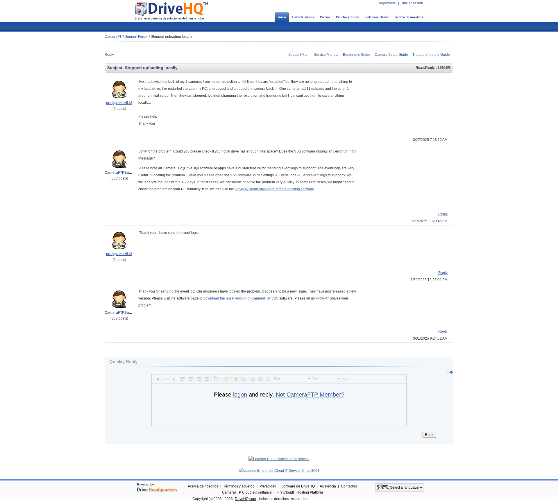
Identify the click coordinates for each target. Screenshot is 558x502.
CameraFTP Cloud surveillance (247, 492)
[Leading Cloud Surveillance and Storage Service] (279, 459)
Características (303, 17)
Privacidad (268, 486)
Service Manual (326, 55)
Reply (109, 55)
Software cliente (377, 17)
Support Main (299, 55)
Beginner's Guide (356, 55)
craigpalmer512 (119, 103)
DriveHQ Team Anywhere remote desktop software (274, 189)
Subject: (116, 67)
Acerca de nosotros (409, 17)
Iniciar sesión (412, 3)
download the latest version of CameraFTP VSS (240, 298)
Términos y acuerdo (239, 486)
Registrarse (387, 3)
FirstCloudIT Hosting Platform (300, 492)
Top (450, 371)
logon (240, 394)
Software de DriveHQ (298, 486)
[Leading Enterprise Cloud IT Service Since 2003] (279, 471)
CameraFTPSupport (121, 173)
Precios (325, 17)
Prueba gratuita (348, 17)
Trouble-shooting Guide (431, 55)
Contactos (349, 486)
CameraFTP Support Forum (126, 37)
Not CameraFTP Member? (310, 394)
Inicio (282, 17)
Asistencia (328, 486)
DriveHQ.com (245, 499)
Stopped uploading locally (171, 37)
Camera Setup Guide (391, 55)
